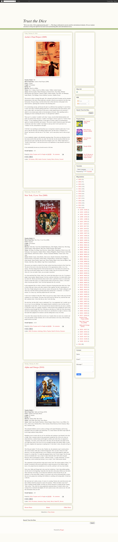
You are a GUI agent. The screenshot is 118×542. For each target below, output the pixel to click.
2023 (79, 184)
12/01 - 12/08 (84, 219)
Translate (89, 171)
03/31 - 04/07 (84, 301)
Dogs (44, 501)
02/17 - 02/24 (84, 315)
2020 (79, 191)
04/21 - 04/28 (84, 294)
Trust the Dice (35, 20)
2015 (79, 203)
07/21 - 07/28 (84, 263)
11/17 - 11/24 (83, 223)
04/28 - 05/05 (84, 292)
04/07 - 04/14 (84, 299)
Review (57, 159)
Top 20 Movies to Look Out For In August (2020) (88, 156)
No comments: (56, 154)
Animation (40, 501)
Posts (80, 101)
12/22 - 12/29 (84, 212)
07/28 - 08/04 (84, 261)
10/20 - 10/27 (84, 233)
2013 (79, 207)
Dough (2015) (87, 146)
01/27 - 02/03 (84, 334)
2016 (79, 200)
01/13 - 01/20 (84, 339)
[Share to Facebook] (30, 157)
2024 (79, 181)
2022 (79, 186)
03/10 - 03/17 (84, 308)
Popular (49, 331)
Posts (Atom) (51, 512)
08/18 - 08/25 (84, 254)
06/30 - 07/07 (84, 270)
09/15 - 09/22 (84, 245)
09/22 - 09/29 (84, 242)
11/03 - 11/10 (83, 228)
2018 (79, 196)
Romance (62, 331)
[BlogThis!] (27, 157)
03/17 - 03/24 (84, 306)
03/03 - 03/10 (84, 310)
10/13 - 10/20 (84, 235)
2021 (79, 189)
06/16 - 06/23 (84, 275)
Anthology (40, 331)
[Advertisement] (57, 9)
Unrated (61, 159)
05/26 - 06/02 (84, 282)
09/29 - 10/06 (84, 240)
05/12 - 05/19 (84, 287)
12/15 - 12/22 (84, 214)
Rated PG (57, 501)
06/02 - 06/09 (84, 280)
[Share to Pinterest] (32, 157)
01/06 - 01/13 (84, 341)
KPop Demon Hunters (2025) (88, 130)
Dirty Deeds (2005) (87, 122)
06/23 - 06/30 (84, 273)
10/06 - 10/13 (84, 238)
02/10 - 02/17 (84, 329)
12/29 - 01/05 (84, 209)
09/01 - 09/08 (84, 249)
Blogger (62, 530)
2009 (36, 159)
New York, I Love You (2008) (36, 195)
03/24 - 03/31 (84, 303)
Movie (53, 159)
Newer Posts (28, 507)
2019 (79, 193)
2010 (30, 501)
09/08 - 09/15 (84, 247)
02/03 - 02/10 (84, 331)
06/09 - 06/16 (84, 278)
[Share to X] (29, 157)
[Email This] (25, 157)
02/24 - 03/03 (84, 313)
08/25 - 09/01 (84, 252)
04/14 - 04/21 (84, 296)
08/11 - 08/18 (83, 256)
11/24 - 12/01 (83, 221)
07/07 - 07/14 (84, 268)
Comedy (49, 159)
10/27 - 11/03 (83, 231)
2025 (79, 179)
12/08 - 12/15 (84, 216)
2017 (79, 198)
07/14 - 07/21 (84, 266)
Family (48, 501)
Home (48, 507)
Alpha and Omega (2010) (34, 367)
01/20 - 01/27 (84, 336)
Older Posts (67, 507)
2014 (79, 205)
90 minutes (34, 331)
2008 (30, 331)
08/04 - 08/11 (83, 259)
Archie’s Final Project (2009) (36, 37)
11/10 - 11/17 (83, 226)
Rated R (53, 331)
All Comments (82, 103)
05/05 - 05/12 (84, 289)
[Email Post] (63, 154)
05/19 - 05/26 (84, 285)
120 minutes (31, 159)
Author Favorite (42, 159)
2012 (79, 344)
